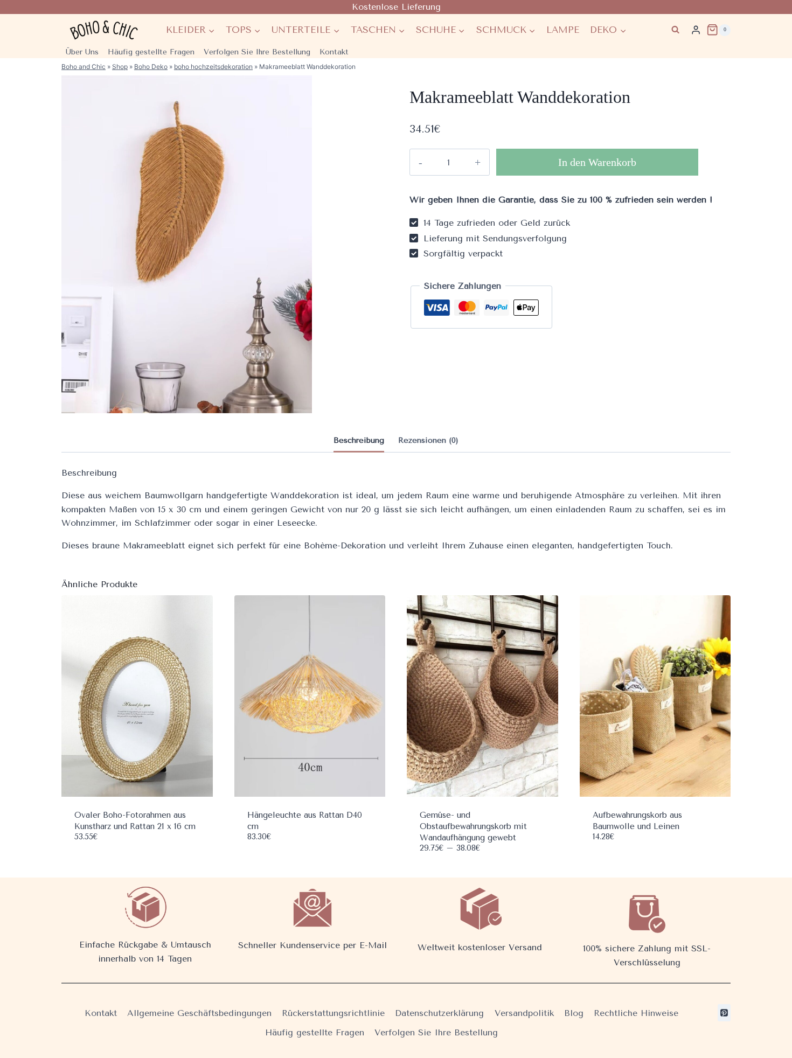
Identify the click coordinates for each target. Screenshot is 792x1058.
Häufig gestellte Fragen (151, 52)
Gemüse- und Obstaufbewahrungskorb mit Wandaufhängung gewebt (473, 826)
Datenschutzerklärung (439, 1013)
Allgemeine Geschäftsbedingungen (199, 1013)
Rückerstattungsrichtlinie (333, 1013)
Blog (573, 1013)
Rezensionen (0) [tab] (428, 440)
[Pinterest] (724, 1012)
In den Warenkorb (597, 162)
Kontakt (334, 52)
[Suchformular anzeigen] (675, 29)
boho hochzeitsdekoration (213, 66)
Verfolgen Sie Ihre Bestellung (257, 52)
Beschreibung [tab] (359, 440)
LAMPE (562, 29)
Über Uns (82, 52)
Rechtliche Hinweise (636, 1013)
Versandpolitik (524, 1013)
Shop (120, 66)
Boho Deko (151, 66)
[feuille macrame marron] (186, 244)
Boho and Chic (83, 66)
